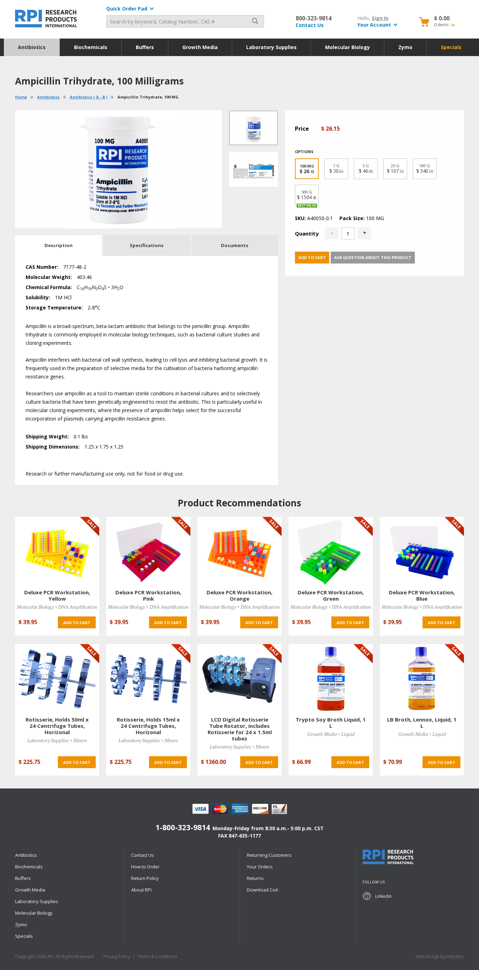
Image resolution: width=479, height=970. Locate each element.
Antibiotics (32, 47)
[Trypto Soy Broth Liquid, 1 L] (330, 678)
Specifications (146, 245)
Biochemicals (90, 47)
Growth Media (200, 47)
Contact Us (310, 25)
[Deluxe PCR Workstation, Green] (330, 551)
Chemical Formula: (49, 287)
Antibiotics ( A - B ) (88, 97)
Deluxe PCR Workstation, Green (331, 595)
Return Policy (145, 878)
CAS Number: (42, 267)
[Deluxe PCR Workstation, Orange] (239, 551)
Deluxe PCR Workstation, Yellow (57, 595)
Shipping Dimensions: (53, 446)
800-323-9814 (313, 18)
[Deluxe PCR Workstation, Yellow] (57, 551)
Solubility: (38, 297)
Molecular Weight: (49, 277)
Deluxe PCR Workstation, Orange (239, 595)
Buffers (145, 47)
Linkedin (383, 896)
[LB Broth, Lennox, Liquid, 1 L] (422, 678)
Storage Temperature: (54, 307)
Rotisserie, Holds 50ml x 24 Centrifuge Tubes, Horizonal (57, 726)
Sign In (380, 18)
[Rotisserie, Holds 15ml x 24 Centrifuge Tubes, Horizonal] (148, 678)
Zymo (405, 47)
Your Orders (260, 866)
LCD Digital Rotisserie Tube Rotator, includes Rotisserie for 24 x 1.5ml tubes (240, 729)
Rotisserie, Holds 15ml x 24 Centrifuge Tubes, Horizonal (148, 726)
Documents (234, 245)
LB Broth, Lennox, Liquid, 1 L (422, 722)
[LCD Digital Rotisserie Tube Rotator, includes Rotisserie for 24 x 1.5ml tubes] (239, 678)
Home (21, 97)
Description (59, 245)
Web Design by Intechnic (440, 956)
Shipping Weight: (47, 436)
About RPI (141, 890)
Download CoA (262, 890)
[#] (253, 169)
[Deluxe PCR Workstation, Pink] (148, 551)
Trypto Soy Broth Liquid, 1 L (331, 722)
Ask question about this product (372, 257)
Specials (451, 47)
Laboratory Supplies (271, 47)
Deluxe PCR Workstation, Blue (422, 595)
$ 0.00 (442, 18)
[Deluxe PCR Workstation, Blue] (422, 551)
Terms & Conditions (157, 956)
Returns (255, 878)
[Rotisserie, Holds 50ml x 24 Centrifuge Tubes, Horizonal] (57, 678)
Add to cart (312, 257)
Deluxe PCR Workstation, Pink (148, 595)
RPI (46, 18)
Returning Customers (269, 855)
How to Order (145, 866)
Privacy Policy (116, 956)
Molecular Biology (347, 47)
